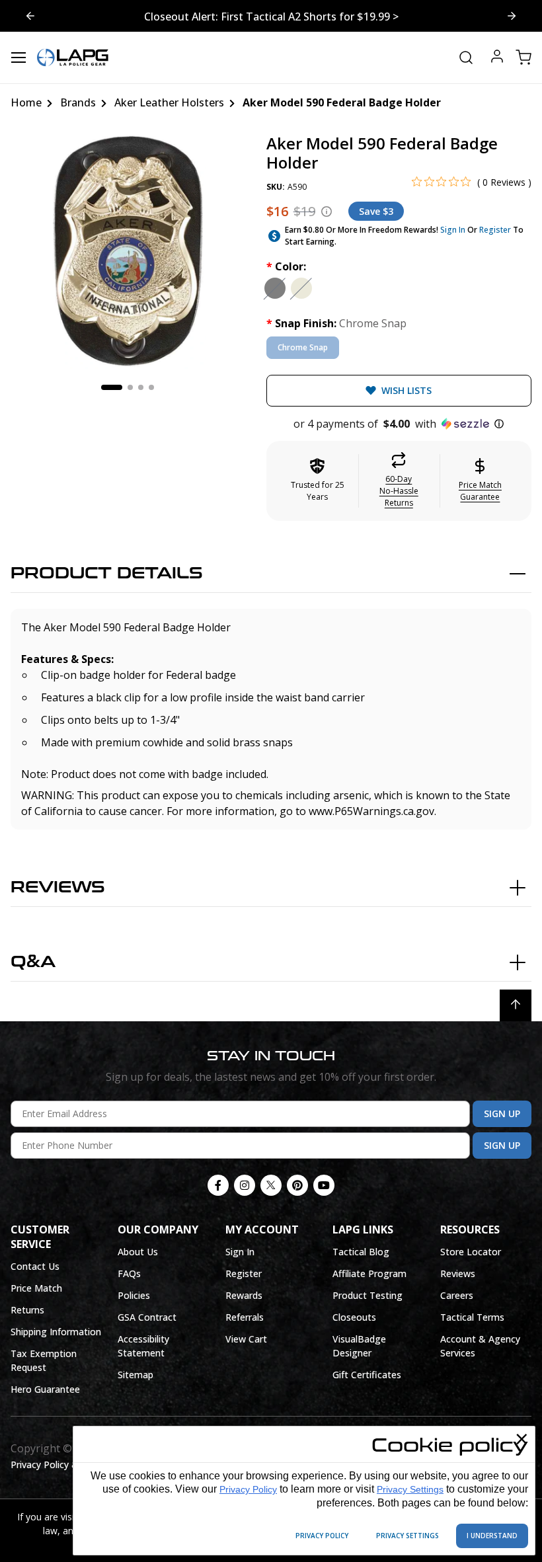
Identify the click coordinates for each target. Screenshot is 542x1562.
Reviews (58, 887)
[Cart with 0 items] (523, 57)
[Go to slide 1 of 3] (511, 15)
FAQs (129, 1273)
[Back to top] (515, 1005)
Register (495, 229)
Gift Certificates (366, 1374)
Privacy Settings (410, 1489)
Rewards (243, 1295)
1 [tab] (111, 387)
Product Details (107, 573)
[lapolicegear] (72, 57)
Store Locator (470, 1251)
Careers (456, 1295)
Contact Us (35, 1266)
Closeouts (354, 1317)
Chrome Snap (303, 347)
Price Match (36, 1288)
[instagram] (244, 1185)
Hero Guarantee (45, 1389)
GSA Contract (147, 1317)
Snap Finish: (336, 323)
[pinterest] (297, 1185)
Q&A (33, 962)
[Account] (497, 57)
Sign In (452, 229)
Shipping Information (56, 1331)
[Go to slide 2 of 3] (30, 15)
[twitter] (271, 1185)
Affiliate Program (369, 1273)
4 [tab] (151, 387)
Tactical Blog (360, 1251)
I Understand (492, 1535)
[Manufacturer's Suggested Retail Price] (326, 211)
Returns (27, 1310)
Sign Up (502, 1113)
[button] (398, 423)
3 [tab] (140, 387)
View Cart (246, 1339)
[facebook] (218, 1185)
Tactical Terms (472, 1317)
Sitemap (135, 1374)
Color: (286, 266)
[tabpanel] (128, 251)
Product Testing (367, 1295)
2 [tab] (130, 387)
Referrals (244, 1317)
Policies (134, 1295)
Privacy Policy (248, 1489)
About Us (138, 1251)
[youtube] (323, 1185)
